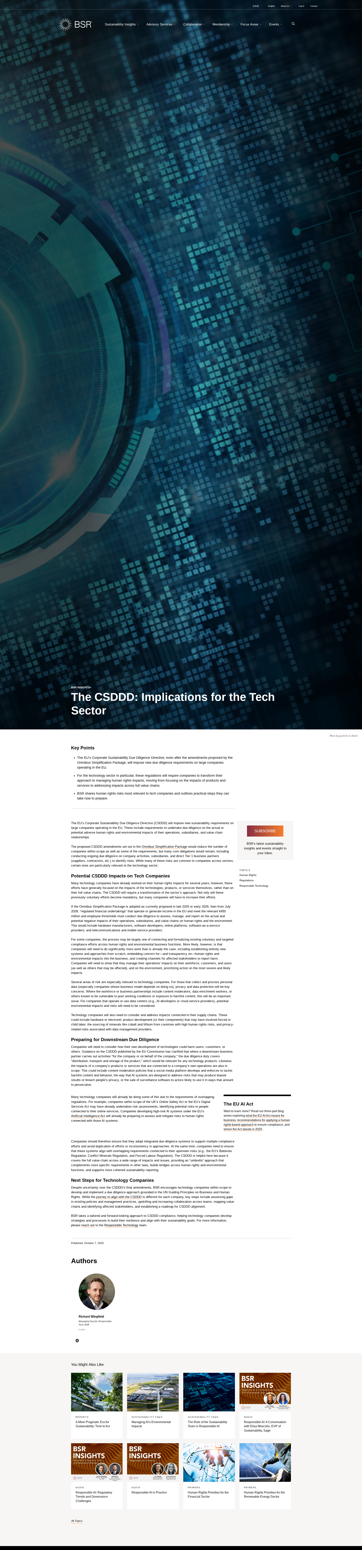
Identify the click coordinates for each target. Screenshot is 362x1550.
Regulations (246, 880)
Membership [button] (221, 24)
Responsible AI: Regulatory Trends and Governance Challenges (94, 1497)
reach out (87, 1225)
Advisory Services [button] (159, 24)
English (271, 6)
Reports (82, 1417)
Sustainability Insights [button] (121, 24)
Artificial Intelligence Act (88, 1116)
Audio (248, 1417)
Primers (194, 1487)
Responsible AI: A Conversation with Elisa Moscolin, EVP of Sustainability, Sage (265, 1426)
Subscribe (265, 831)
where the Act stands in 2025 (243, 1129)
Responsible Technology (253, 885)
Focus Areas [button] (250, 24)
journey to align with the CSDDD (119, 1197)
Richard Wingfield (91, 1316)
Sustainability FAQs (147, 1417)
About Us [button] (285, 6)
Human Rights (247, 875)
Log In (301, 6)
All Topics (76, 1520)
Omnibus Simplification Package (164, 846)
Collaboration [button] (193, 24)
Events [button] (274, 24)
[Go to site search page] (292, 24)
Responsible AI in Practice (149, 1492)
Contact (314, 6)
